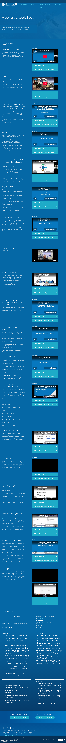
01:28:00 (3, 416)
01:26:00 (3, 414)
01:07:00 (3, 407)
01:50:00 (3, 425)
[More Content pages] (42, 4)
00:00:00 (4, 402)
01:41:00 (3, 419)
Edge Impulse (5, 518)
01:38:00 (3, 417)
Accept (60, 739)
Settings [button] (47, 739)
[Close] (64, 739)
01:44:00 (3, 420)
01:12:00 (3, 408)
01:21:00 (3, 413)
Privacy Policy (4, 741)
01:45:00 (3, 423)
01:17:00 (3, 411)
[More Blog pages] (55, 4)
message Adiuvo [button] (22, 732)
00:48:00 (4, 404)
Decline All (53, 739)
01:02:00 (3, 406)
